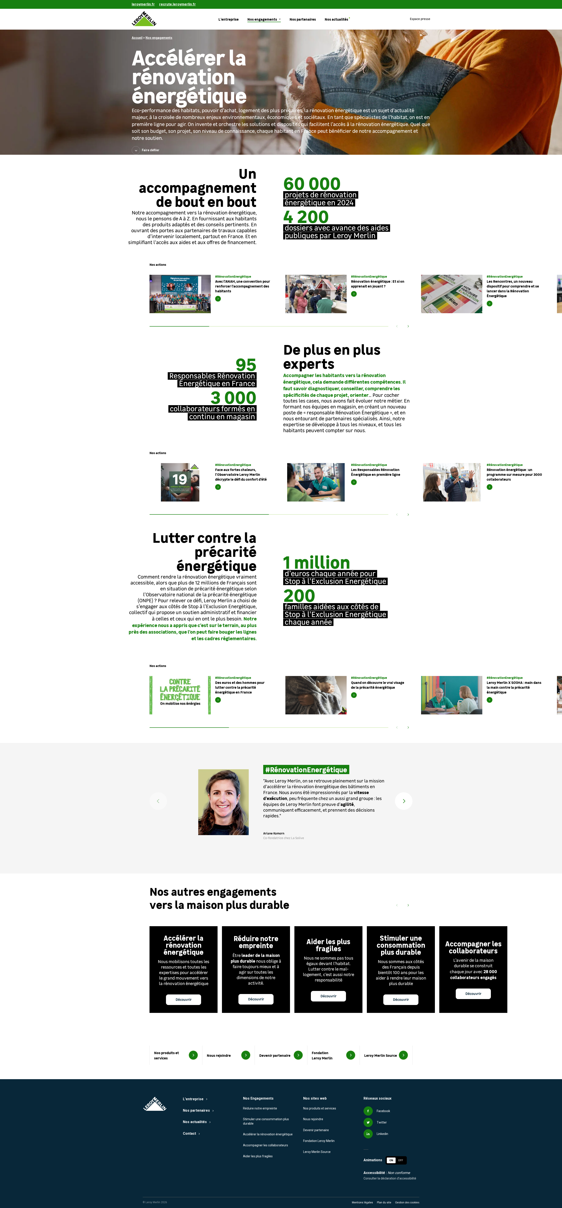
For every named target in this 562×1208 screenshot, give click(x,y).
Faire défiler (150, 150)
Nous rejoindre (313, 1119)
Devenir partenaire (316, 1130)
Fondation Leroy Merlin (319, 1141)
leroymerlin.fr (143, 4)
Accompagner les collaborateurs (265, 1145)
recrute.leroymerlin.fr (177, 4)
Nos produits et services (319, 1108)
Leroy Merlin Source (317, 1152)
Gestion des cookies (407, 1202)
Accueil (137, 38)
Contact (189, 1133)
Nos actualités (195, 1122)
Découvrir (184, 999)
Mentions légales (362, 1202)
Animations (373, 1160)
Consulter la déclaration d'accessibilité (390, 1178)
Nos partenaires (196, 1110)
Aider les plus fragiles (258, 1156)
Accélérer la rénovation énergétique (268, 1134)
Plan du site (384, 1202)
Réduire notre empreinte (260, 1108)
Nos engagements (159, 38)
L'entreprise (193, 1099)
